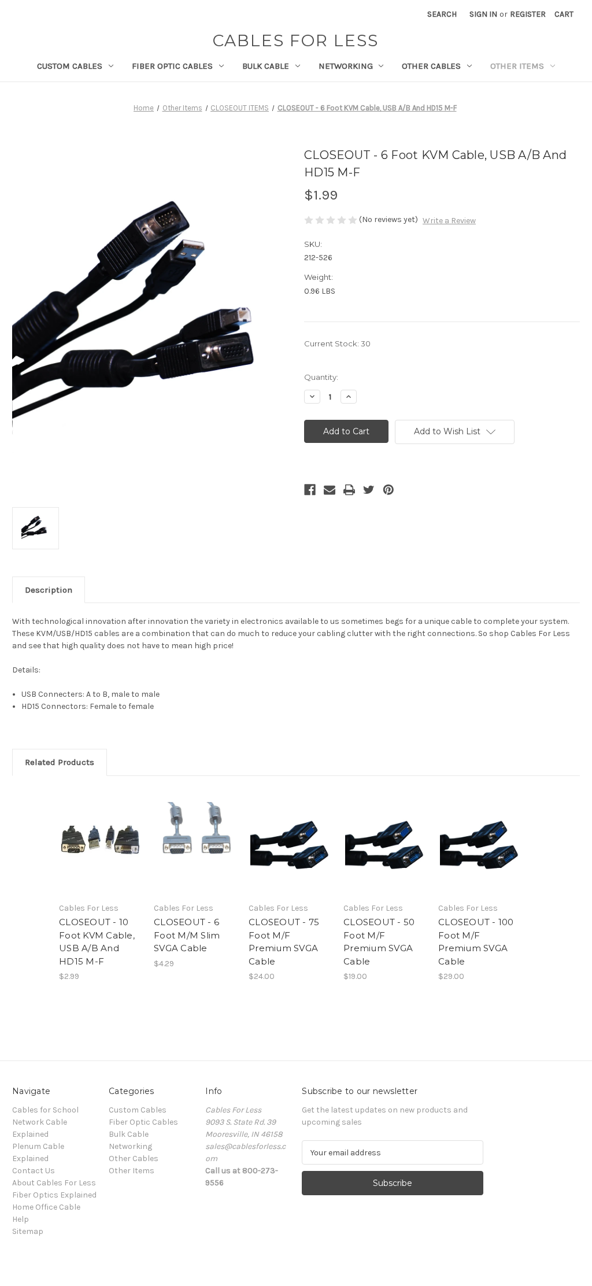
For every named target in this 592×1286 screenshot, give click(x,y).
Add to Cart (100, 851)
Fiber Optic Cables (172, 66)
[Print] (349, 490)
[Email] (329, 490)
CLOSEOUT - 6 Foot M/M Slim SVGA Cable (187, 935)
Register (528, 14)
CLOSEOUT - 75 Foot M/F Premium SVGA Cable (284, 942)
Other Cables (431, 66)
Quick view (99, 831)
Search (442, 14)
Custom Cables (69, 66)
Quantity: (321, 377)
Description (48, 590)
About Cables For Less (54, 1183)
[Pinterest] (388, 490)
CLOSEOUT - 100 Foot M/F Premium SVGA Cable (476, 942)
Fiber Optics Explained (54, 1195)
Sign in (483, 14)
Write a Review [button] (449, 221)
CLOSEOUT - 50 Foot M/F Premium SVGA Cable (379, 942)
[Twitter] (369, 490)
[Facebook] (310, 490)
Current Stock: (337, 343)
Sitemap (27, 1231)
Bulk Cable (265, 66)
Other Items (517, 66)
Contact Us (33, 1171)
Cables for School (45, 1110)
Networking (346, 66)
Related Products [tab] (59, 762)
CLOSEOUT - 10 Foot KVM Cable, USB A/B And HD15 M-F (97, 942)
